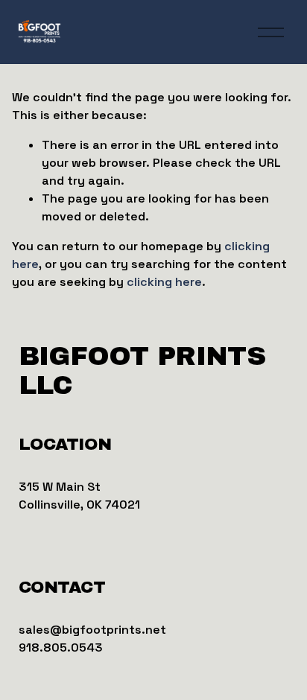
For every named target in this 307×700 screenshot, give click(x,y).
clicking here (164, 282)
